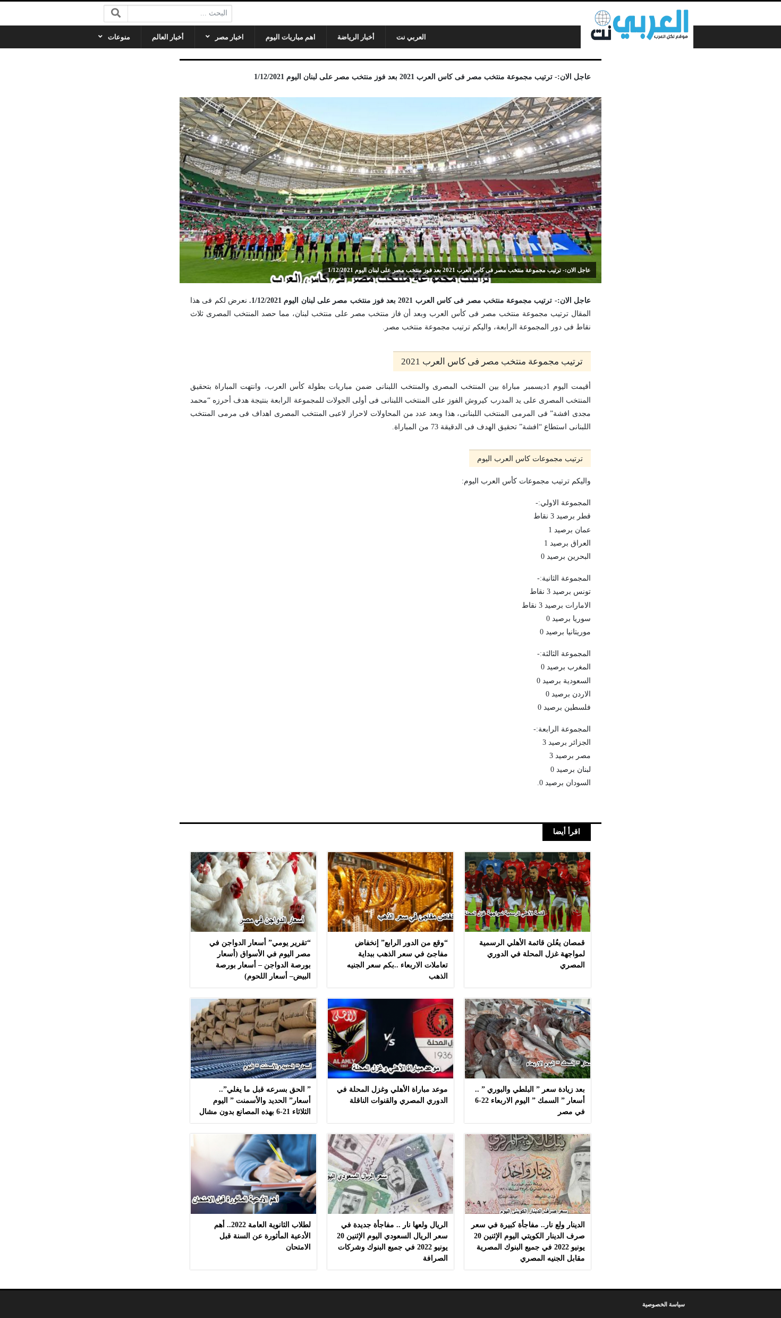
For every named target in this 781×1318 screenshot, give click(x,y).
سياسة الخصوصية (663, 1304)
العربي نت (411, 37)
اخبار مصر (229, 37)
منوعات (119, 37)
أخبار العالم (168, 37)
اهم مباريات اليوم (291, 37)
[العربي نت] (637, 25)
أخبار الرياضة (356, 37)
